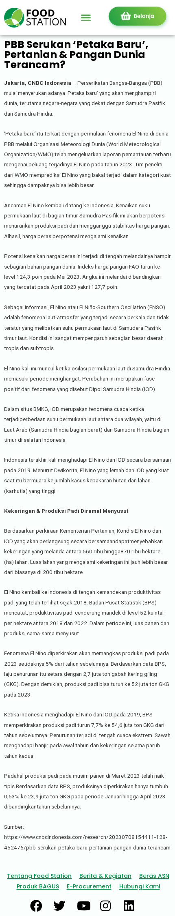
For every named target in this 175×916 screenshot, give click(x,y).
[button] (86, 18)
